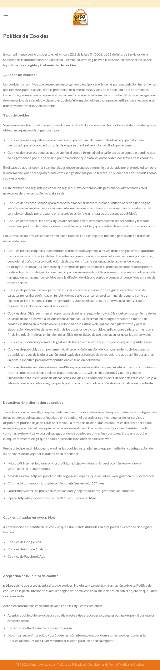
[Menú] (5, 17)
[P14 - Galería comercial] (80, 16)
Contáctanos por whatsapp (80, 3)
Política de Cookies (131, 664)
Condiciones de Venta (102, 664)
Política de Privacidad (71, 664)
